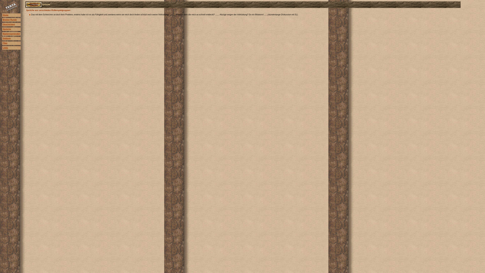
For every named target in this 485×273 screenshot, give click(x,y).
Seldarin (7, 38)
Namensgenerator (11, 34)
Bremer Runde (10, 20)
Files (5, 43)
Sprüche (7, 29)
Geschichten (9, 24)
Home (5, 15)
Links (5, 48)
